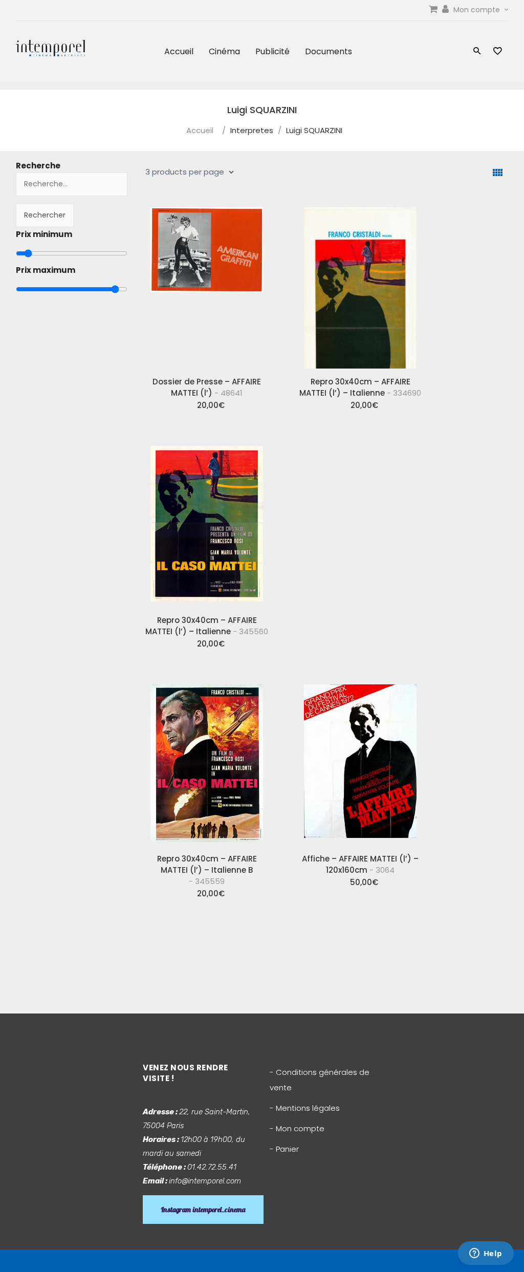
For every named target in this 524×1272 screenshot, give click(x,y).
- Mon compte (297, 1128)
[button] (477, 52)
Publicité (272, 51)
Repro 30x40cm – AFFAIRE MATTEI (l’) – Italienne (360, 387)
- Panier (284, 1149)
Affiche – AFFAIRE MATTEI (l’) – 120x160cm (360, 864)
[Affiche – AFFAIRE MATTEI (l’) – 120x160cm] (360, 761)
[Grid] (497, 172)
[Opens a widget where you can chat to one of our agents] (485, 1254)
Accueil (178, 51)
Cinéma (224, 51)
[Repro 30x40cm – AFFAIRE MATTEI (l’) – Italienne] (360, 284)
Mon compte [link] (477, 10)
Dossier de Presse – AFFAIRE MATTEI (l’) (206, 387)
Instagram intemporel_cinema (203, 1209)
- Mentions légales (305, 1108)
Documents (328, 51)
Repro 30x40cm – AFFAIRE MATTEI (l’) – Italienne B (207, 870)
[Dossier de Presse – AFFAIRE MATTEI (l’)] (207, 284)
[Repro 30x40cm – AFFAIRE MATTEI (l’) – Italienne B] (207, 761)
